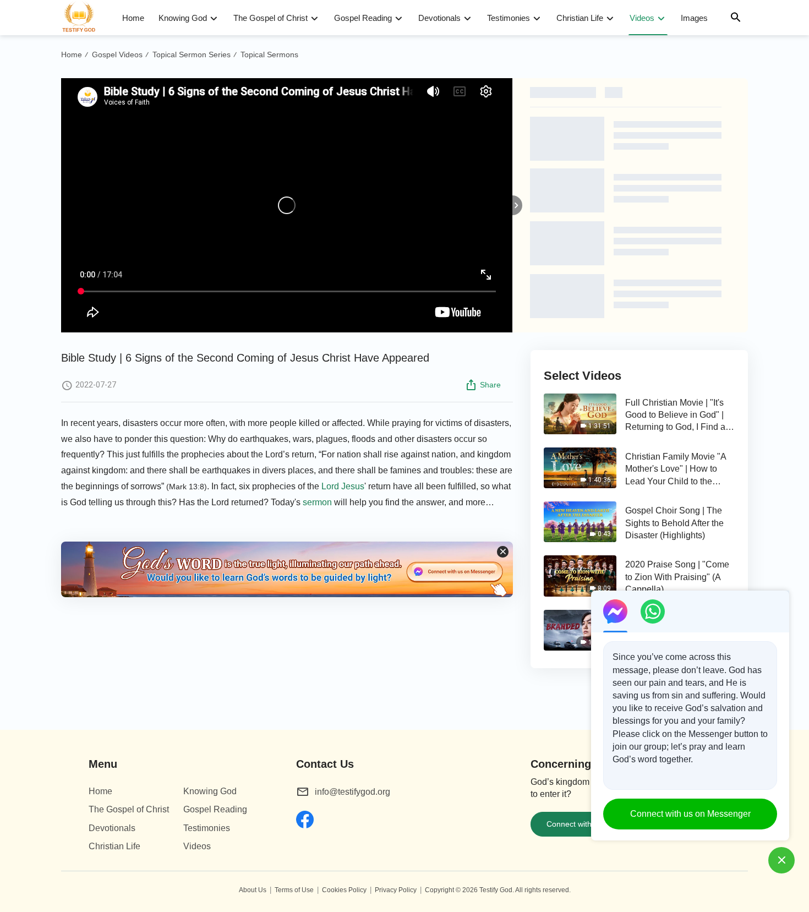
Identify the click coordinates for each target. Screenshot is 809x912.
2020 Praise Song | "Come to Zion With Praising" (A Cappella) (677, 577)
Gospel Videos (117, 54)
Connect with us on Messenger (690, 813)
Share (490, 384)
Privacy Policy (396, 890)
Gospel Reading (363, 18)
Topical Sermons (269, 54)
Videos (642, 18)
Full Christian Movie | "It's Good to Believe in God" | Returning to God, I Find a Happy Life (675, 416)
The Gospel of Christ (270, 18)
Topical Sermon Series (191, 54)
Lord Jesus (342, 486)
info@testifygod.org (352, 791)
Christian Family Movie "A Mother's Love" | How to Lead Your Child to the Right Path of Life (675, 470)
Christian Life (579, 18)
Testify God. (496, 890)
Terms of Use (294, 890)
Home (133, 18)
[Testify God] (83, 17)
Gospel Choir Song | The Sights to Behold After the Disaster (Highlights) (674, 523)
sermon (317, 502)
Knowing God (182, 18)
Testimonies (508, 18)
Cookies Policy (344, 890)
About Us (252, 890)
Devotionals (439, 18)
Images (694, 18)
